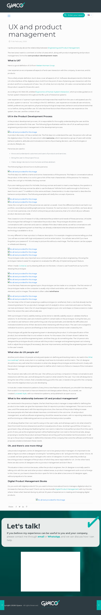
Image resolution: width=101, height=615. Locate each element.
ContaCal (22, 266)
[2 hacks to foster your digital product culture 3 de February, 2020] (2, 605)
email (41, 536)
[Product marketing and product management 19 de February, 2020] (99, 605)
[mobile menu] (9, 16)
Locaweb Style (21, 393)
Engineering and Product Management (64, 48)
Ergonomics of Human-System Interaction (52, 92)
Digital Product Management (67, 489)
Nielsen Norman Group (45, 65)
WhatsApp (54, 536)
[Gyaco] (16, 6)
